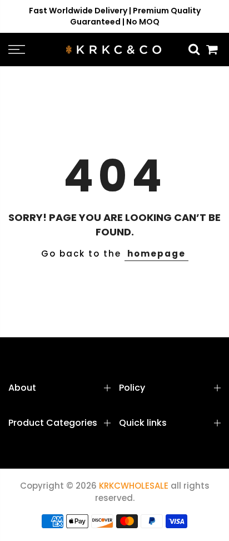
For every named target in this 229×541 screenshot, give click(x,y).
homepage (156, 253)
